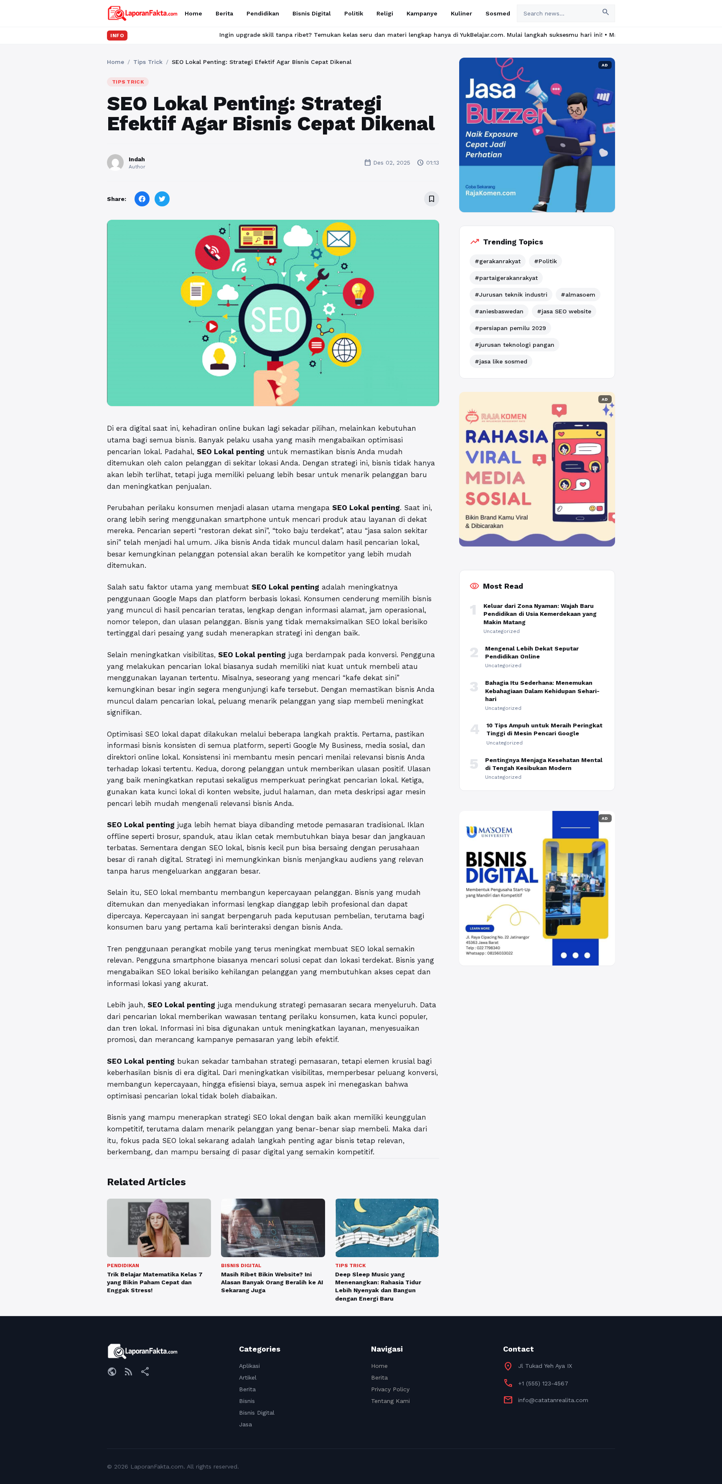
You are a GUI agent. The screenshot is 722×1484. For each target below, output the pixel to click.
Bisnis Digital (311, 13)
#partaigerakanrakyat (506, 277)
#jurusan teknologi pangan (514, 344)
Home (193, 13)
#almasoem (578, 294)
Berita (224, 13)
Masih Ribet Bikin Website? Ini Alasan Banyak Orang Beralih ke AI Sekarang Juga (272, 1282)
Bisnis (247, 1401)
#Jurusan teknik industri (511, 294)
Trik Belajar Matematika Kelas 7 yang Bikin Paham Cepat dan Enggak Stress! (155, 1282)
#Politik (545, 261)
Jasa (245, 1424)
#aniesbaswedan (499, 311)
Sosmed (498, 13)
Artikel (248, 1377)
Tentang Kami (390, 1401)
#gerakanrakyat (498, 261)
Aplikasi (249, 1365)
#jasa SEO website (564, 311)
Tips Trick (148, 61)
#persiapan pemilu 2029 (510, 328)
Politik (353, 13)
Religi (384, 13)
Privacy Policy (390, 1389)
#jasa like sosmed (501, 361)
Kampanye (422, 13)
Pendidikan (263, 13)
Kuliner (461, 13)
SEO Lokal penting (366, 507)
